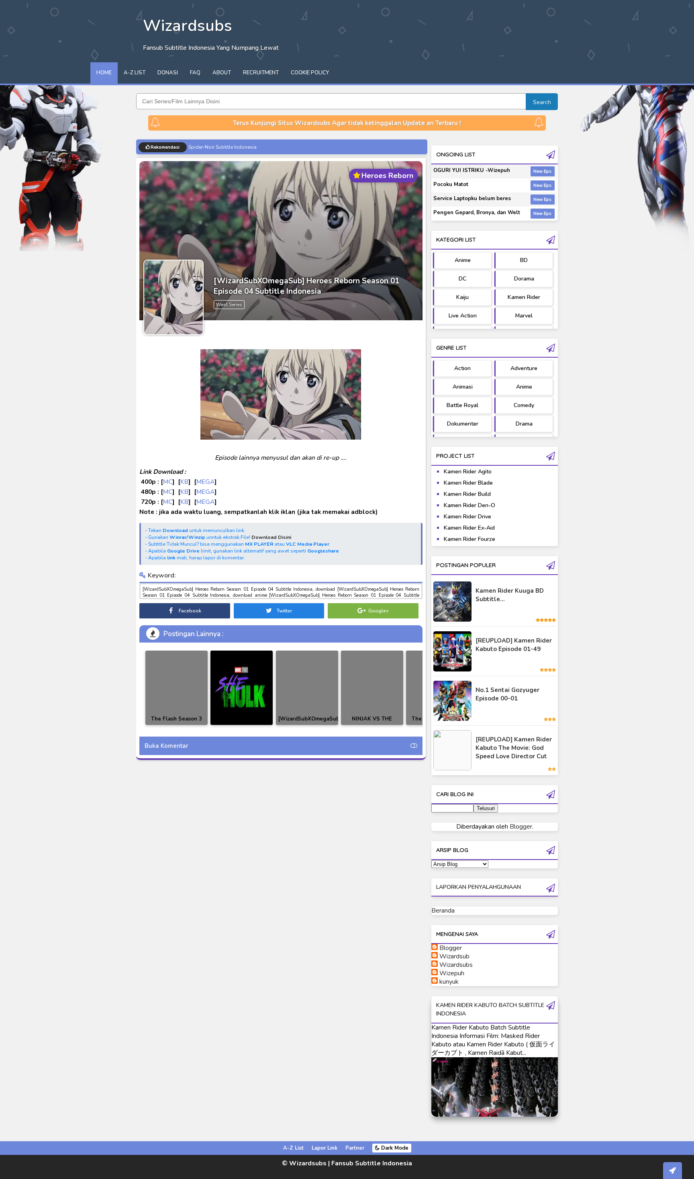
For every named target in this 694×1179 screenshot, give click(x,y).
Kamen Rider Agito (468, 471)
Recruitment (261, 72)
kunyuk (449, 981)
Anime (463, 260)
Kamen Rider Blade (468, 483)
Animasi (463, 387)
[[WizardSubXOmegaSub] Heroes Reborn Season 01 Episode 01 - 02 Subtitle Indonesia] (307, 688)
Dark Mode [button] (394, 1148)
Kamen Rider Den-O (469, 505)
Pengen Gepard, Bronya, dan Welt (476, 212)
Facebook (189, 611)
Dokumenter (462, 424)
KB (184, 481)
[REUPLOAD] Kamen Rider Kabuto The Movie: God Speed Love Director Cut (514, 747)
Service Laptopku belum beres (472, 198)
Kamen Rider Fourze (469, 539)
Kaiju (462, 297)
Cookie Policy (310, 72)
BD (524, 260)
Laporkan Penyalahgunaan (478, 887)
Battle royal (462, 405)
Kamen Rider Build (467, 494)
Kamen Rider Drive (467, 516)
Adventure (523, 368)
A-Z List (134, 72)
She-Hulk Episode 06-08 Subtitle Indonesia (241, 723)
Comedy (524, 405)
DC (462, 278)
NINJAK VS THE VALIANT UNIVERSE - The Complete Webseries (372, 724)
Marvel (524, 315)
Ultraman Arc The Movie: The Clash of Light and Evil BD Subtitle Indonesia (271, 147)
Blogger (521, 826)
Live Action (463, 315)
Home (104, 72)
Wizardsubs (456, 964)
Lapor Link (324, 1148)
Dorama (524, 278)
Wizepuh (451, 973)
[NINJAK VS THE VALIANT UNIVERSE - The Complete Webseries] (372, 688)
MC (167, 481)
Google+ (378, 611)
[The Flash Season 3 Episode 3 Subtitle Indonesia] (176, 688)
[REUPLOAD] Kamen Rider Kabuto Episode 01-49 (514, 645)
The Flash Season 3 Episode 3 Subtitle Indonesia (176, 724)
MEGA (205, 481)
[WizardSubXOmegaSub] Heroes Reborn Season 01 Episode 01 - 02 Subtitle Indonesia (308, 724)
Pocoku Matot (450, 184)
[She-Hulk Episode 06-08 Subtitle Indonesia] (241, 688)
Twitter (284, 611)
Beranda (443, 910)
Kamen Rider (524, 297)
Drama (524, 424)
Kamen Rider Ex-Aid (469, 528)
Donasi (167, 72)
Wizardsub (454, 956)
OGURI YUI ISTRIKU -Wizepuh (471, 170)
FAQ (195, 72)
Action (462, 368)
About (221, 72)
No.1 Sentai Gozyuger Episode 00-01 (507, 694)
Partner (354, 1148)
